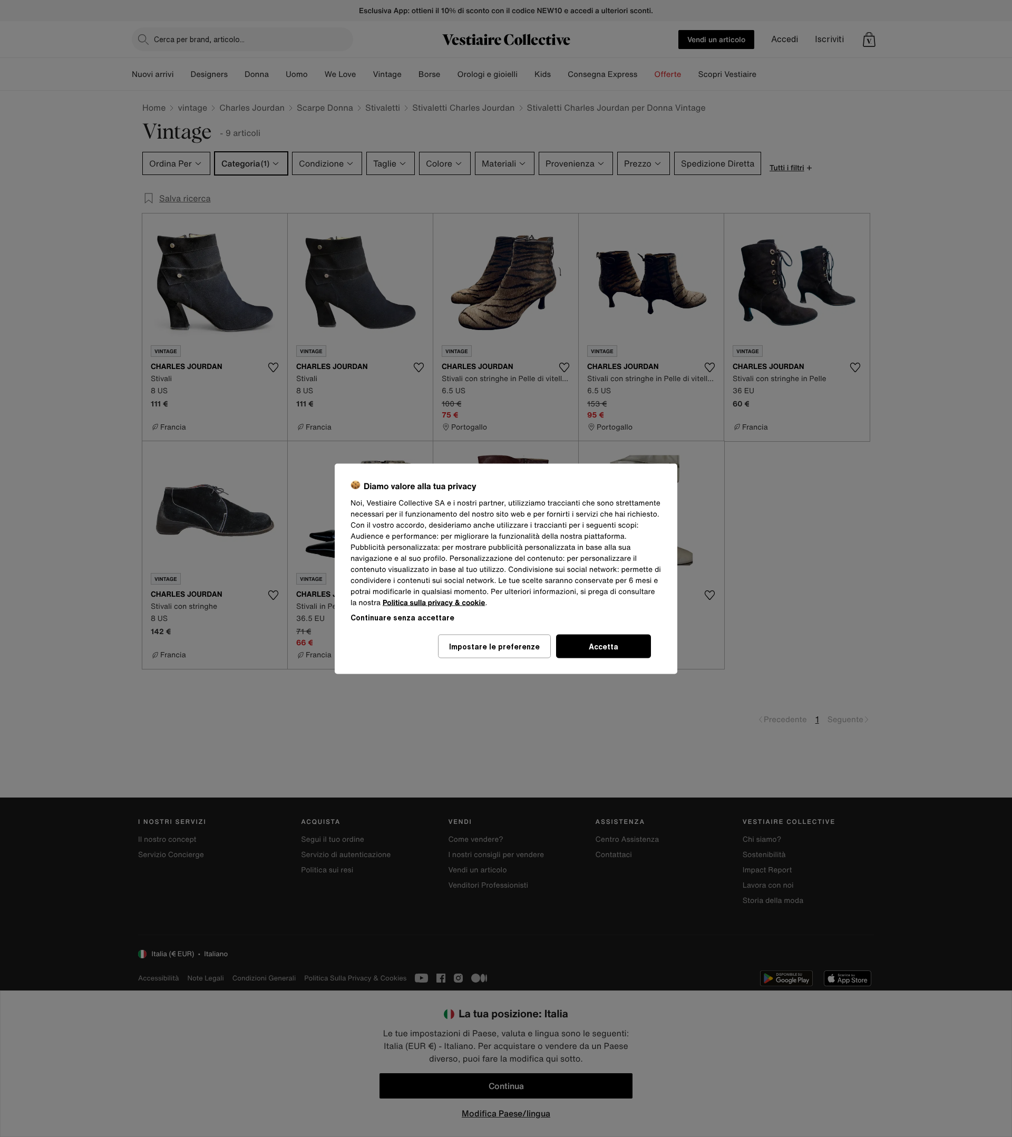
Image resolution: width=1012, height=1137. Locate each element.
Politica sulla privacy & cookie (434, 602)
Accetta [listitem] (603, 646)
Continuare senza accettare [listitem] (402, 617)
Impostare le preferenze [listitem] (494, 646)
